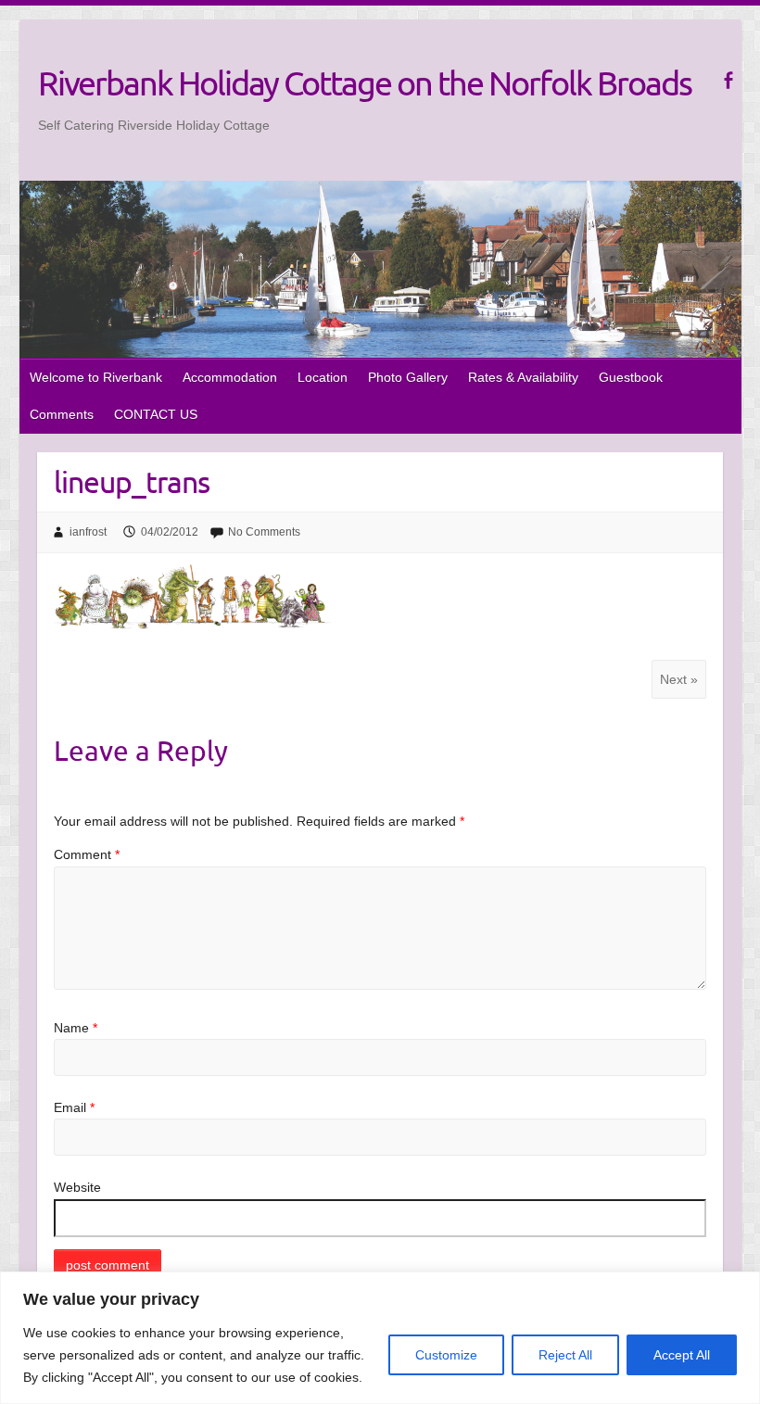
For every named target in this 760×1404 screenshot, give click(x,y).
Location (323, 377)
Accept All (681, 1354)
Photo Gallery (408, 377)
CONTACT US (155, 414)
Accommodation (230, 377)
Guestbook (631, 377)
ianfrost (88, 531)
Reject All (565, 1354)
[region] (380, 1337)
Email (74, 1107)
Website (77, 1187)
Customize (446, 1354)
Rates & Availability (523, 377)
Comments (62, 414)
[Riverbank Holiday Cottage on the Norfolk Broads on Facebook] (728, 80)
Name (75, 1027)
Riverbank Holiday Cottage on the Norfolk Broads (364, 82)
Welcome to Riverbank (96, 377)
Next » (679, 679)
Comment (87, 854)
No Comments (264, 531)
